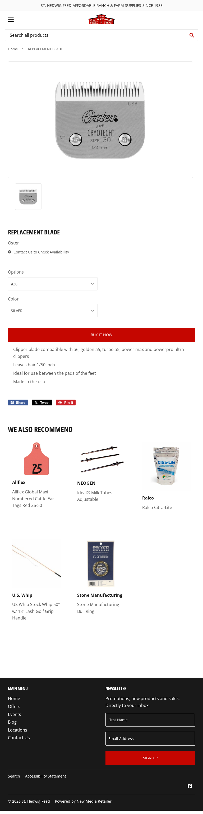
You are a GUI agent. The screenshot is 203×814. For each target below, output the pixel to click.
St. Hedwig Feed (36, 801)
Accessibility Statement (45, 776)
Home (13, 49)
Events (14, 714)
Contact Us (19, 738)
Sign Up (150, 757)
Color (13, 299)
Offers (14, 706)
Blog (12, 722)
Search (14, 776)
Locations (17, 730)
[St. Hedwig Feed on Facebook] (190, 786)
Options (16, 272)
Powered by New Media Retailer (83, 801)
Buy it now (101, 334)
